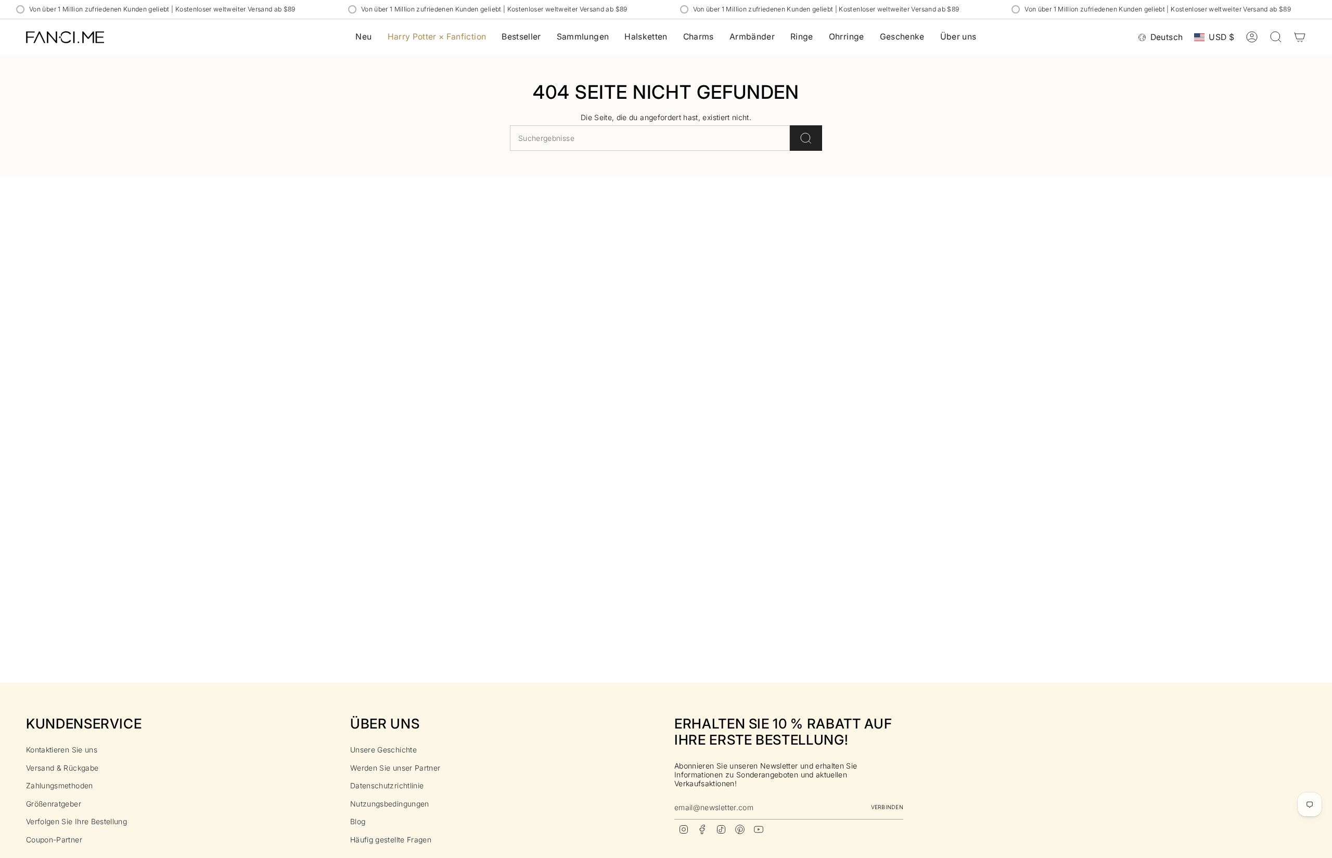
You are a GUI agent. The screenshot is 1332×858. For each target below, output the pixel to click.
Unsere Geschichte (383, 749)
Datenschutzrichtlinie (387, 785)
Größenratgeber (53, 803)
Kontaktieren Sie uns (61, 749)
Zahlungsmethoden (59, 785)
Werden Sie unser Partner (395, 767)
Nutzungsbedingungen (389, 803)
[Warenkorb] (1300, 37)
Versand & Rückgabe (62, 767)
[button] (583, 37)
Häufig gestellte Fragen (390, 839)
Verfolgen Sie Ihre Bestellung (76, 821)
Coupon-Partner (54, 839)
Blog (357, 821)
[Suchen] (806, 138)
